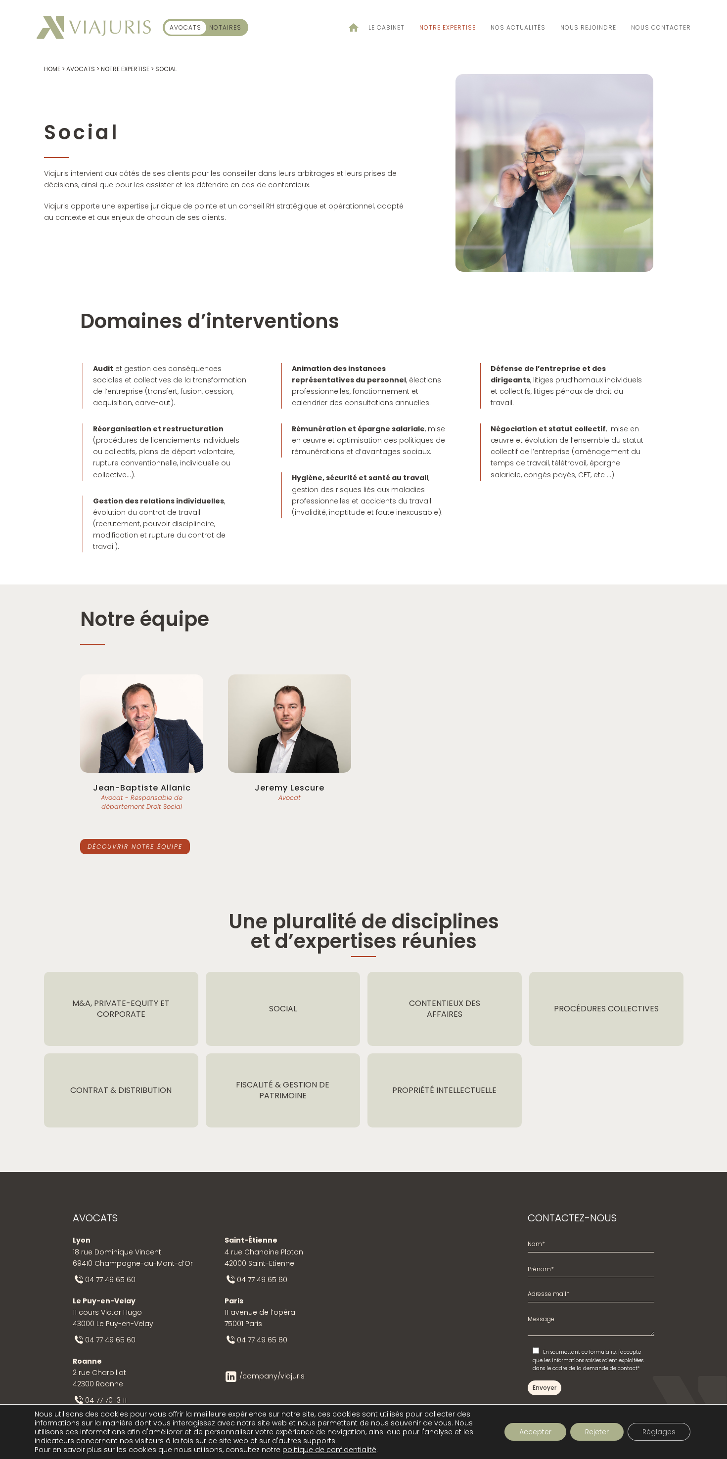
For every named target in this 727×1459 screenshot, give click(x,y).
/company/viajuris (272, 1376)
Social (283, 1008)
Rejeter (597, 1432)
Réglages (659, 1432)
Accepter (535, 1432)
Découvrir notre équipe (135, 846)
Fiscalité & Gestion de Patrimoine (282, 1090)
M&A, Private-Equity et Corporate (121, 1009)
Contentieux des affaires (444, 1009)
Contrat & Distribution (121, 1090)
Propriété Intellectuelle (444, 1090)
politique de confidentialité (329, 1450)
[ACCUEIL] (348, 27)
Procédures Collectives (606, 1008)
